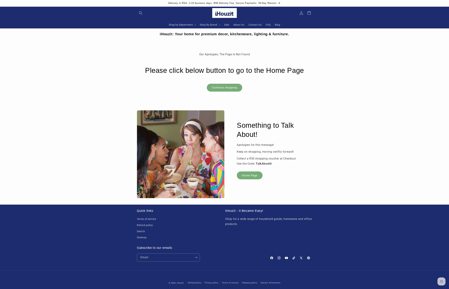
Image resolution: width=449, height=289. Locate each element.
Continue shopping (224, 87)
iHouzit (180, 283)
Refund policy (145, 225)
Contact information (270, 283)
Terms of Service (146, 218)
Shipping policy (249, 283)
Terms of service (230, 283)
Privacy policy (211, 283)
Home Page (249, 175)
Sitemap (141, 237)
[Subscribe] (196, 257)
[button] (141, 13)
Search (141, 231)
